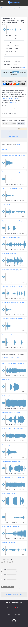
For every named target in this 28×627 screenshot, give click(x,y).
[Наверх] (14, 622)
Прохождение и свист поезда (11, 412)
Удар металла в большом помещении (13, 318)
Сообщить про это (22, 128)
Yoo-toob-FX (23, 67)
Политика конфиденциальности (14, 605)
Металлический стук (8, 335)
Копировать (21, 123)
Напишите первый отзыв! (15, 594)
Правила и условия (17, 602)
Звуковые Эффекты (7, 98)
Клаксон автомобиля (8, 542)
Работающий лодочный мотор (11, 396)
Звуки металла (19, 110)
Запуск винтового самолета (10, 526)
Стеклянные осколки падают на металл (14, 155)
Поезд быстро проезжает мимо (11, 445)
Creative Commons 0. (17, 134)
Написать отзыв (5, 566)
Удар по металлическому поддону (12, 172)
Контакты (11, 607)
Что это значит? (14, 136)
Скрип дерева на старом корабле (12, 461)
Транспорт (15, 98)
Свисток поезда (7, 379)
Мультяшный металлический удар (12, 221)
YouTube (19, 607)
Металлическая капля (9, 253)
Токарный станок (7, 204)
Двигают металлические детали (12, 188)
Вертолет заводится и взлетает (11, 510)
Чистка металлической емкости (11, 237)
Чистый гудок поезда (8, 493)
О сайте (8, 602)
